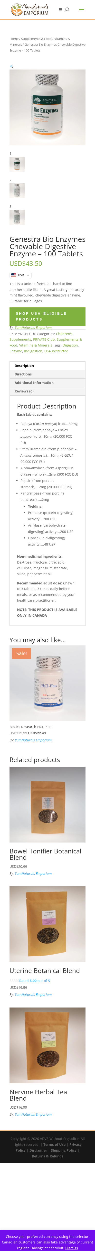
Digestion (70, 345)
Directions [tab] (23, 374)
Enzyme (16, 351)
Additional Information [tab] (34, 382)
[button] (12, 66)
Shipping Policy (63, 1150)
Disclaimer (38, 1150)
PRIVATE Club (44, 339)
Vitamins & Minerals (35, 345)
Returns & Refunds (47, 1156)
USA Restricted (56, 351)
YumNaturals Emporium (33, 327)
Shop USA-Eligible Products (41, 316)
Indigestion (33, 351)
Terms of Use (54, 1144)
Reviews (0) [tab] (24, 391)
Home (14, 38)
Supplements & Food (36, 38)
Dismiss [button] (71, 1248)
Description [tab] (24, 365)
